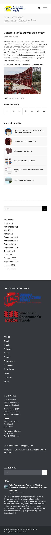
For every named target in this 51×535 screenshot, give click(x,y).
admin (18, 36)
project (22, 98)
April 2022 (8, 234)
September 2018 (11, 261)
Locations (8, 377)
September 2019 (11, 248)
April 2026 (8, 223)
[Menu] (43, 9)
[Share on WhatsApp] (19, 111)
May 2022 (8, 230)
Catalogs (8, 349)
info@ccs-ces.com (12, 414)
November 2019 (11, 241)
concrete (10, 98)
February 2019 (10, 258)
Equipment (8, 365)
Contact (7, 357)
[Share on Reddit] (38, 111)
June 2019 (8, 255)
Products (8, 452)
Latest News (9, 36)
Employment (9, 361)
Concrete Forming (37, 450)
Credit (6, 353)
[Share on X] (13, 111)
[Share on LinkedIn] (32, 111)
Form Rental (9, 369)
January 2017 (9, 268)
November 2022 (11, 227)
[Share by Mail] (44, 111)
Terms (6, 381)
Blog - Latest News (13, 17)
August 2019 (9, 251)
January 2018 (9, 265)
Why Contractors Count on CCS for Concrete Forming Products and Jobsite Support (28, 488)
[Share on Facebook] (7, 111)
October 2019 (10, 244)
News (6, 373)
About (6, 341)
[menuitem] (38, 9)
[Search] (38, 9)
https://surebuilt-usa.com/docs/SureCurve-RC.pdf (23, 64)
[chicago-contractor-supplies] (21, 9)
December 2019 (11, 237)
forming (16, 98)
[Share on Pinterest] (26, 111)
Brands (7, 345)
